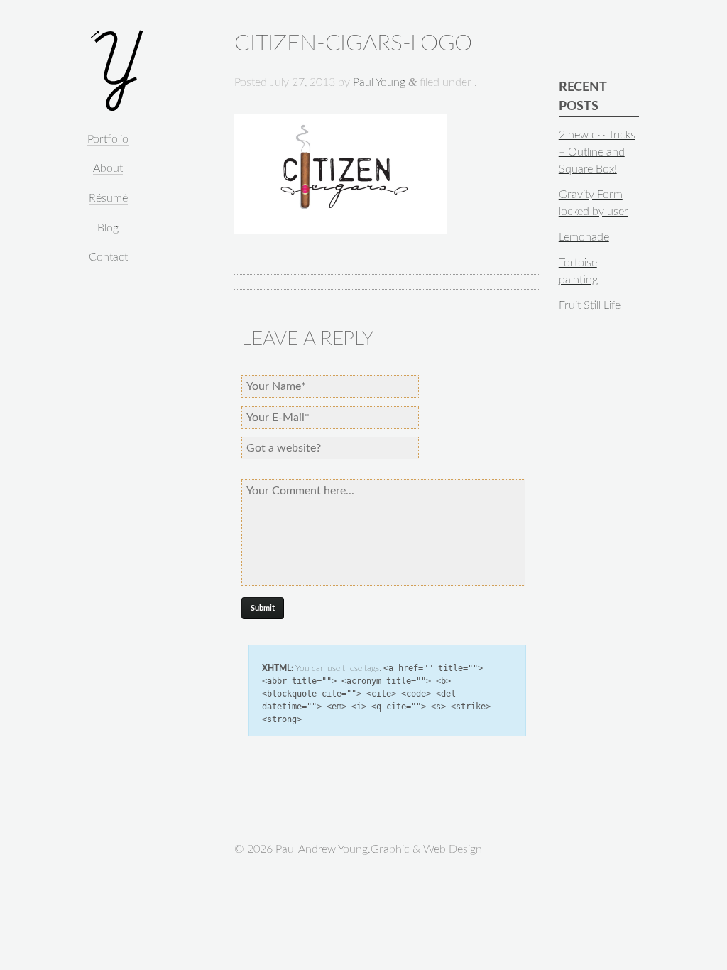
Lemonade (584, 237)
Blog (108, 228)
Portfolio (108, 139)
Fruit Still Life (590, 305)
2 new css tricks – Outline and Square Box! (597, 152)
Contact (108, 257)
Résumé (108, 198)
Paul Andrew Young (116, 71)
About (108, 168)
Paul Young (379, 82)
